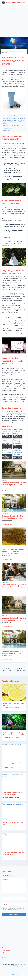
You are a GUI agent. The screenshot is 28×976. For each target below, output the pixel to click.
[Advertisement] (14, 20)
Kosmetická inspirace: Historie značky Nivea (14, 118)
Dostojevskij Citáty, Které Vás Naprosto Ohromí (21, 669)
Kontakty (4, 957)
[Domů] (2, 51)
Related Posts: (6, 130)
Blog (3, 54)
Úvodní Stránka (6, 950)
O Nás (3, 955)
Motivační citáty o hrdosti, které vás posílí (6, 669)
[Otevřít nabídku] (26, 3)
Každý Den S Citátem (7, 66)
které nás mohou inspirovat (13, 287)
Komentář (6, 879)
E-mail (5, 904)
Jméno (5, 898)
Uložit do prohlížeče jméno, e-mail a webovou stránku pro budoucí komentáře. (13, 909)
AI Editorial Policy (14, 974)
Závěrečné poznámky (8, 128)
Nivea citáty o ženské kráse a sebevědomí (13, 120)
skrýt (16, 115)
